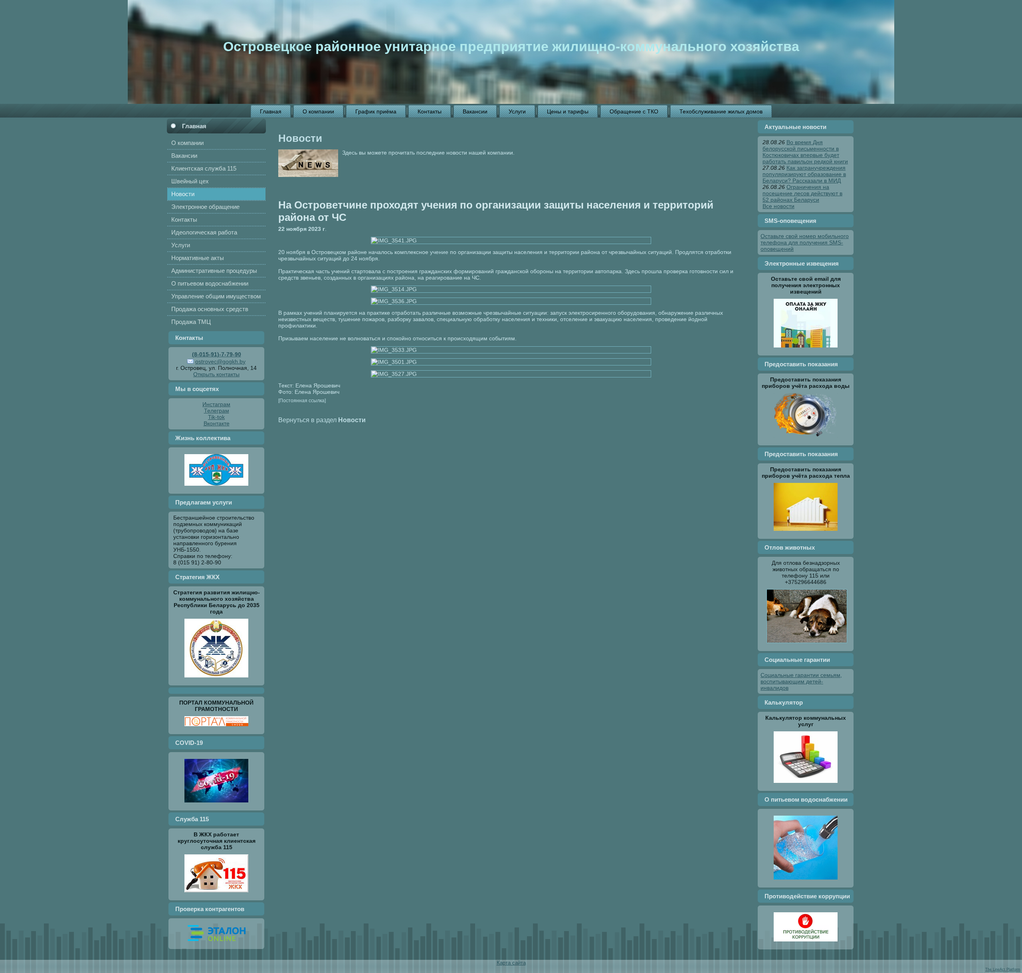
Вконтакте (217, 423)
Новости (300, 138)
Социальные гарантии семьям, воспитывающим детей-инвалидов (801, 681)
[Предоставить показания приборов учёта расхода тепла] (806, 533)
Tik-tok (216, 417)
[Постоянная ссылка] (302, 400)
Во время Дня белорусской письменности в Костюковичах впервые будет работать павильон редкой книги (805, 152)
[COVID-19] (216, 804)
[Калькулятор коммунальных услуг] (806, 785)
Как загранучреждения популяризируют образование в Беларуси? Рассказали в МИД (804, 174)
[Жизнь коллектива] (216, 488)
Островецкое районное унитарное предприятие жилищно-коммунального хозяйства (511, 46)
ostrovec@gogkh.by (220, 361)
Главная (194, 126)
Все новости (778, 206)
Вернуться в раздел (322, 419)
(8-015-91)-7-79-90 (216, 354)
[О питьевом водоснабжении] (806, 881)
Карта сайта (511, 963)
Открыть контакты (216, 374)
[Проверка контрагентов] (217, 943)
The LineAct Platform (1002, 969)
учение (439, 252)
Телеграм (216, 410)
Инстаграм (216, 404)
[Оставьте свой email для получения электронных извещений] (806, 349)
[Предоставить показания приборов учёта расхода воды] (806, 439)
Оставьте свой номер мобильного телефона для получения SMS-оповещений (805, 242)
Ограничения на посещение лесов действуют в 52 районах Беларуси (802, 193)
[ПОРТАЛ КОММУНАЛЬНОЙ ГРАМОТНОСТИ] (216, 728)
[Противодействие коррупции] (806, 943)
